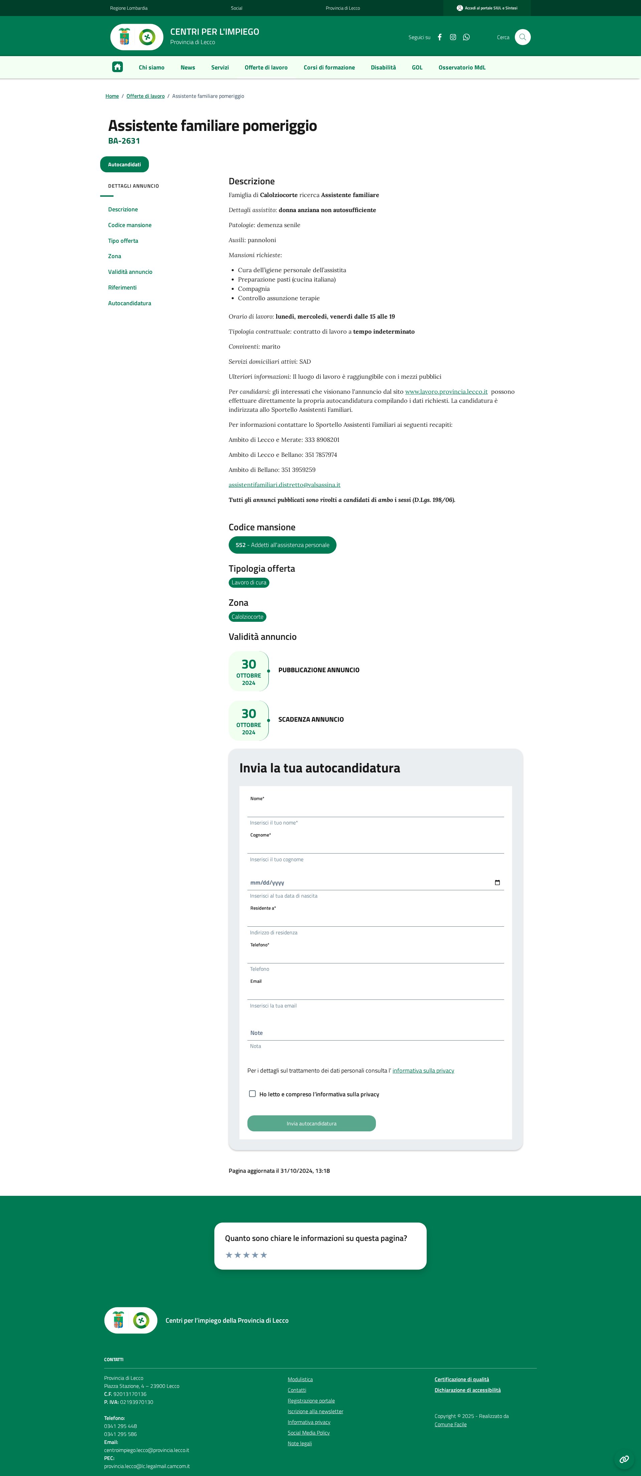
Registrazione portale (311, 1401)
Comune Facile (451, 1424)
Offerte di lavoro (146, 96)
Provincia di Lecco (343, 7)
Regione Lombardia (129, 7)
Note (256, 1032)
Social (236, 7)
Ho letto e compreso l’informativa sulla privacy (319, 1094)
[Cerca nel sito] (523, 37)
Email (256, 980)
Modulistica (300, 1379)
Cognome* (260, 834)
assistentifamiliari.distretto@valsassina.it (285, 485)
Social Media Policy (309, 1433)
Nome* (257, 798)
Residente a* (263, 907)
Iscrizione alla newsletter (315, 1411)
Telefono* (259, 944)
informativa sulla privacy (423, 1070)
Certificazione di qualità (462, 1379)
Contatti (297, 1390)
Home (112, 96)
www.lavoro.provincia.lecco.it (446, 391)
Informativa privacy (309, 1422)
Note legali (300, 1443)
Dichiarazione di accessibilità (468, 1390)
